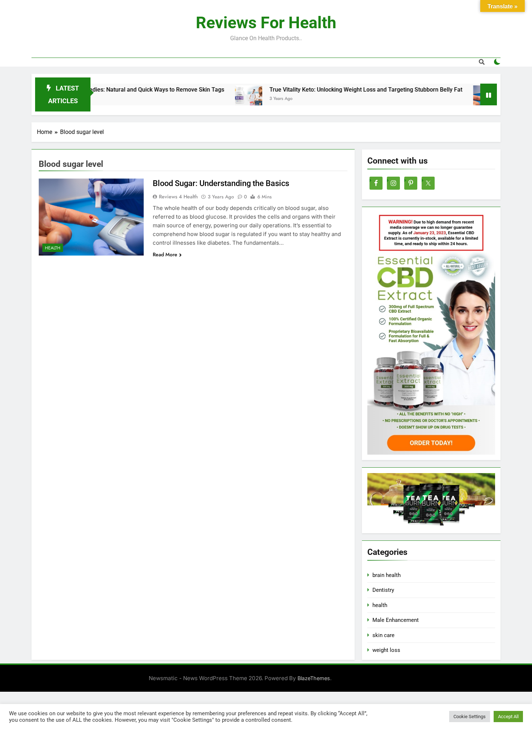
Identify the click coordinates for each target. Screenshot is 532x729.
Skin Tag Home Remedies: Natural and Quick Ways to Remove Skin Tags (107, 89)
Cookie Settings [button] (469, 716)
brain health (386, 575)
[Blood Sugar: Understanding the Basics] (463, 99)
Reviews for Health (266, 22)
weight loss (386, 650)
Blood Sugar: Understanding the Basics (221, 183)
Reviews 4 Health (178, 196)
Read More (165, 254)
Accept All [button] (508, 716)
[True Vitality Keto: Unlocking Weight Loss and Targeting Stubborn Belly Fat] (225, 99)
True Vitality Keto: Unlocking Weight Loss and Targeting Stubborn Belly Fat (342, 89)
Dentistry (383, 590)
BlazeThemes (313, 678)
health (52, 248)
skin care (383, 635)
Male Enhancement (395, 620)
